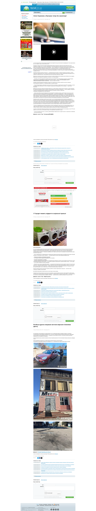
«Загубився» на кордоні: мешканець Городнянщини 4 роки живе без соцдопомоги (52, 294)
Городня (39, 280)
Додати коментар (44, 165)
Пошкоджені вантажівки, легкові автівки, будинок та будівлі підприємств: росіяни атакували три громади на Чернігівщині (58, 468)
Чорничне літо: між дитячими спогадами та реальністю (49, 291)
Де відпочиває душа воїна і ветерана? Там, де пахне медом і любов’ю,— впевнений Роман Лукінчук (55, 290)
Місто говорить (24, 17)
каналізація (40, 141)
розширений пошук (69, 12)
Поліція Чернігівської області (44, 452)
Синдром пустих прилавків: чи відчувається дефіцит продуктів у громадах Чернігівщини (53, 467)
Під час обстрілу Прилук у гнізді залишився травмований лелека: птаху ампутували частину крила (55, 152)
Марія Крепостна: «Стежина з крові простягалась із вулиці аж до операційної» (52, 473)
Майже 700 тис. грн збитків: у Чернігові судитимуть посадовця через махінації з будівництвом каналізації (56, 155)
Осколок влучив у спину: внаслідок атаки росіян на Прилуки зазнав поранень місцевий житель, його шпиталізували (57, 156)
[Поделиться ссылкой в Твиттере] (41, 144)
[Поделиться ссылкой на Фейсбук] (40, 144)
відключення (44, 141)
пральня (36, 280)
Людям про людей (25, 16)
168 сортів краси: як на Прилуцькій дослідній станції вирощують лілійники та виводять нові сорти (54, 151)
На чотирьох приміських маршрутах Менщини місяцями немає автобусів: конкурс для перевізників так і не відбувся (57, 464)
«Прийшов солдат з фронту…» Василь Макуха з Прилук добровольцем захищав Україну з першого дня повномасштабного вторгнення (55, 148)
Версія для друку (38, 476)
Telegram (56, 139)
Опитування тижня (25, 18)
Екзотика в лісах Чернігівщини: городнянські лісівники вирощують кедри (51, 295)
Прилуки (36, 141)
